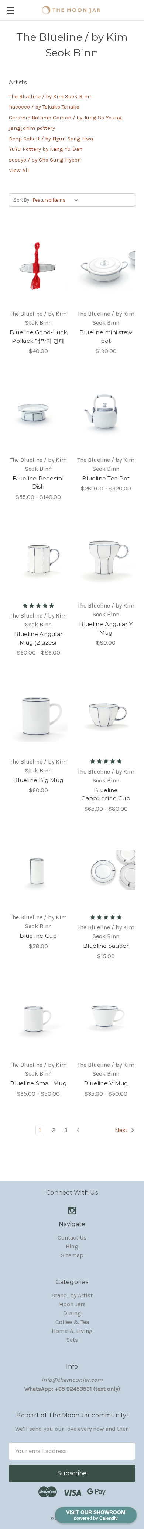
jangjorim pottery (32, 128)
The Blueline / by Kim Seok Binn (50, 96)
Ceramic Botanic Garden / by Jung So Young (65, 117)
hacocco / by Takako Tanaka (44, 106)
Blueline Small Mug (38, 1083)
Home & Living (72, 1330)
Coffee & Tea (72, 1322)
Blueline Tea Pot (106, 478)
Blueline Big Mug (38, 780)
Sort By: (22, 200)
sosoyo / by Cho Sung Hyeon (45, 159)
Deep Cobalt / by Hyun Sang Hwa (51, 138)
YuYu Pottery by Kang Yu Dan (45, 149)
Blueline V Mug (106, 1083)
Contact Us (72, 1237)
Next (122, 1129)
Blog (72, 1246)
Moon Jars (72, 1304)
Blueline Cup (38, 935)
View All (19, 170)
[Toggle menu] (10, 10)
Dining (72, 1313)
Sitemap (72, 1255)
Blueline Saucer (106, 945)
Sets (72, 1339)
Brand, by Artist (72, 1295)
